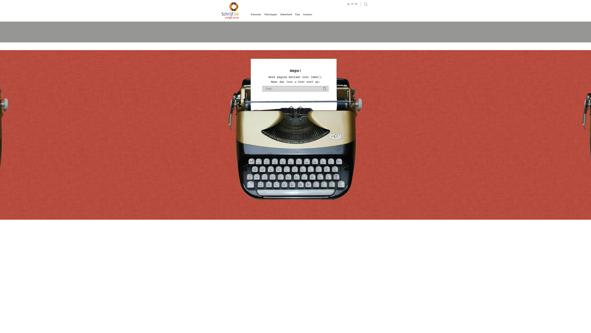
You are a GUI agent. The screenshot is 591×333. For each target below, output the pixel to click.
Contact (307, 14)
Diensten (256, 14)
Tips (297, 14)
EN (356, 4)
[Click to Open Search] (366, 4)
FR (352, 4)
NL (348, 4)
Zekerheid (286, 14)
